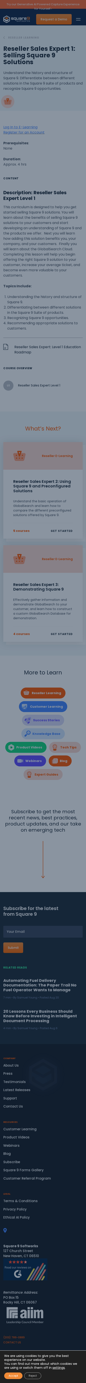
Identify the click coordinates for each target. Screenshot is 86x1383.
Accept (13, 1376)
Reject (33, 1376)
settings (58, 1368)
